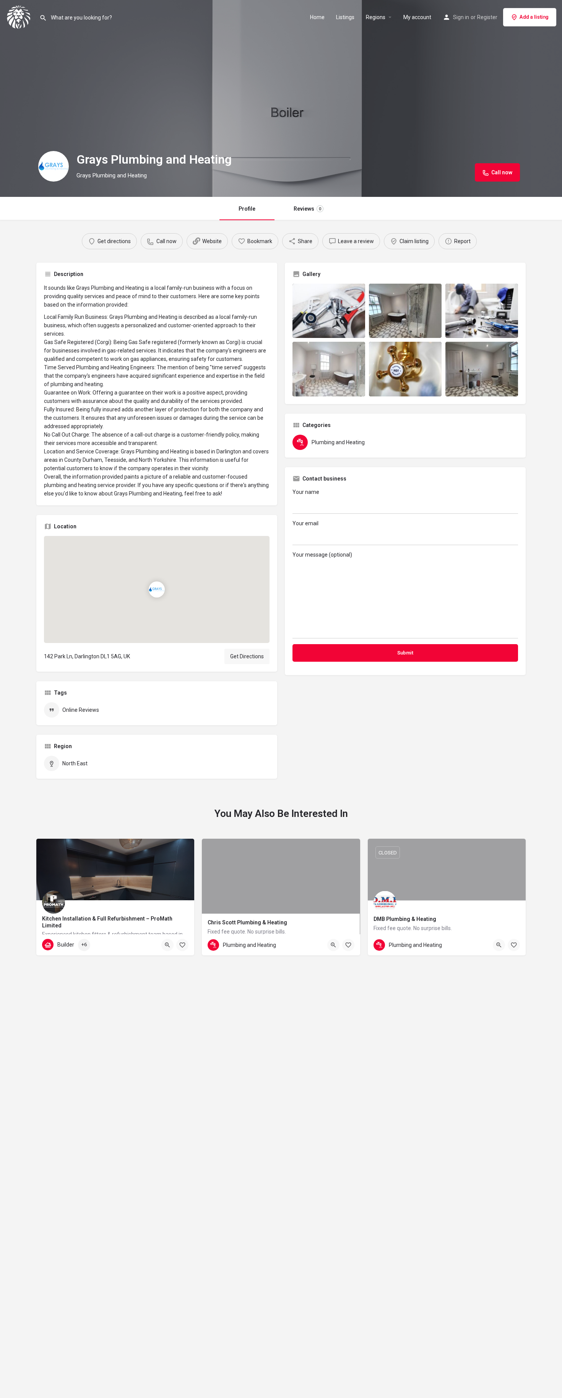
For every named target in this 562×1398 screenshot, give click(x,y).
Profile (247, 209)
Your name (305, 492)
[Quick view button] (167, 945)
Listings (345, 17)
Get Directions (247, 656)
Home (317, 17)
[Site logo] (20, 16)
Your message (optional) (322, 555)
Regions (375, 17)
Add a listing (534, 17)
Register (487, 17)
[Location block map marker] (157, 589)
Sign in (461, 17)
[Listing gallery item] (328, 311)
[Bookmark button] (182, 945)
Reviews (307, 209)
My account (417, 17)
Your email (305, 523)
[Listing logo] (53, 166)
